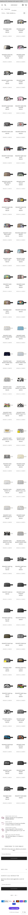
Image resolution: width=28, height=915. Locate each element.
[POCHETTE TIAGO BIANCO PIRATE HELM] (21, 353)
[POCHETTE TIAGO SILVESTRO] (21, 21)
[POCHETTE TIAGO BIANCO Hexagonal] (7, 507)
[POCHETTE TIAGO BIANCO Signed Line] (21, 404)
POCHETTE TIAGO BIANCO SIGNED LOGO (20, 541)
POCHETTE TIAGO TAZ (21, 131)
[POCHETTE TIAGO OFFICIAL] (21, 737)
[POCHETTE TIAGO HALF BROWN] (21, 225)
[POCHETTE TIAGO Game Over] (21, 685)
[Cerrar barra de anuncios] (27, 1)
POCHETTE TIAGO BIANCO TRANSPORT (7, 336)
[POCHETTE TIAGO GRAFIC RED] (7, 199)
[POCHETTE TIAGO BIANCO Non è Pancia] (7, 430)
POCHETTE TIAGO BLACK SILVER (21, 719)
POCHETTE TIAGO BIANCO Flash (21, 464)
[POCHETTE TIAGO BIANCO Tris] (7, 481)
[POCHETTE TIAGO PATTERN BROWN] (7, 173)
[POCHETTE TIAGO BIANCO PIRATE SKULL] (7, 353)
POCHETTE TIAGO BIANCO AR (21, 515)
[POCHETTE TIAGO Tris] (21, 610)
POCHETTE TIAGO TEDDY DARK (7, 259)
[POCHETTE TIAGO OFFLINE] (7, 762)
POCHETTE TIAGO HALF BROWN (20, 233)
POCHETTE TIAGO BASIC (20, 796)
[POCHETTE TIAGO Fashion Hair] (7, 610)
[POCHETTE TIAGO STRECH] (21, 276)
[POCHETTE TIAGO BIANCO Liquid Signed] (21, 379)
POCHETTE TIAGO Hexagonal (21, 592)
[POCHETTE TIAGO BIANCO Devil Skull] (7, 533)
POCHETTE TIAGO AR (7, 592)
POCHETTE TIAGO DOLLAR (21, 182)
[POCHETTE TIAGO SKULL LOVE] (7, 72)
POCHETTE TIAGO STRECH (21, 284)
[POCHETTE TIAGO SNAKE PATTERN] (21, 250)
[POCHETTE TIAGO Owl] (21, 635)
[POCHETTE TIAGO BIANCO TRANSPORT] (7, 327)
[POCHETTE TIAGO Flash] (7, 635)
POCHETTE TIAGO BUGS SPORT (7, 106)
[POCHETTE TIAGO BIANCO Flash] (21, 456)
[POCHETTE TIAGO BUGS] (7, 148)
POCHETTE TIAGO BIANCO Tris (7, 490)
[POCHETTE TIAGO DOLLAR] (21, 173)
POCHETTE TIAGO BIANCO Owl (7, 464)
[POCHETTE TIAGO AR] (7, 584)
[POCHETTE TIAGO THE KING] (21, 199)
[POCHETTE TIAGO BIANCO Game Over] (7, 404)
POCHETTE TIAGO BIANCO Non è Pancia (7, 438)
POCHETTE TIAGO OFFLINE (7, 771)
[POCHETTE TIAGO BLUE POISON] (7, 737)
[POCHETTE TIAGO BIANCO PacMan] (21, 430)
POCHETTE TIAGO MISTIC (7, 310)
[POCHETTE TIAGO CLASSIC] (21, 72)
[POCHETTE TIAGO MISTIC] (7, 302)
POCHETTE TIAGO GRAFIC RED (7, 208)
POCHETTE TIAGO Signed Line (7, 694)
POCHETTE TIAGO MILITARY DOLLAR (7, 55)
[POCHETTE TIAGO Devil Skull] (21, 558)
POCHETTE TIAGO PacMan (7, 668)
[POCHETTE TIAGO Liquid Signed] (7, 711)
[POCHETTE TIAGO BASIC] (21, 788)
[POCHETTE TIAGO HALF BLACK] (21, 148)
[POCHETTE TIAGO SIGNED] (21, 762)
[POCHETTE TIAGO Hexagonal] (21, 584)
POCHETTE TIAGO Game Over (20, 694)
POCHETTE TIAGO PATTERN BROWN (7, 182)
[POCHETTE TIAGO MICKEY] (7, 21)
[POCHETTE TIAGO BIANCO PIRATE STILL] (21, 327)
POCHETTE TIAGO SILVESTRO (21, 29)
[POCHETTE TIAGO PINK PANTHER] (21, 98)
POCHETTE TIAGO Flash (7, 643)
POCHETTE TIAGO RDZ (21, 310)
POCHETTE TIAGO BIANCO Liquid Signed (21, 387)
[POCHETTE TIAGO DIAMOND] (21, 47)
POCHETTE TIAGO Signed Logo (7, 567)
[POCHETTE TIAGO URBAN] (7, 788)
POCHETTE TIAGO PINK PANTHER (20, 106)
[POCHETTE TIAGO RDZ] (21, 302)
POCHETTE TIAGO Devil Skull (20, 567)
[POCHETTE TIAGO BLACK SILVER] (21, 711)
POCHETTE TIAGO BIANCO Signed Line (20, 413)
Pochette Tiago (7, 9)
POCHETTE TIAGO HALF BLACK (20, 156)
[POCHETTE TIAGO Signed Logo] (7, 558)
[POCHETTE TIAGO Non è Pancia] (21, 660)
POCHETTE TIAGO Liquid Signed (7, 719)
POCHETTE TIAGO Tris (21, 618)
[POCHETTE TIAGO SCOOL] (7, 276)
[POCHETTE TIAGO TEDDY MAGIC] (7, 225)
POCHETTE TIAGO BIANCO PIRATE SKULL (7, 361)
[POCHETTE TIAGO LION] (7, 124)
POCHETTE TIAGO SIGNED (21, 771)
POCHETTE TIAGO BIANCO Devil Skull (7, 541)
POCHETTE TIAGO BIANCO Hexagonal (7, 515)
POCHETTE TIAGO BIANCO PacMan (21, 438)
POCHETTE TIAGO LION (7, 131)
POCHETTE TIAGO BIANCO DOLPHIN (7, 387)
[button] (2, 5)
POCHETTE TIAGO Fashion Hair (7, 618)
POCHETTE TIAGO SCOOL (7, 284)
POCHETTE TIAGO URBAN (7, 796)
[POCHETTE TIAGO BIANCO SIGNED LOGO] (21, 533)
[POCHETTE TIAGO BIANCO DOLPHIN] (7, 379)
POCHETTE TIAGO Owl (21, 643)
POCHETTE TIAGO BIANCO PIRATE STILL (21, 336)
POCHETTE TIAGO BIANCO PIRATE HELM (21, 361)
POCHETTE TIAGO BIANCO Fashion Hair (21, 490)
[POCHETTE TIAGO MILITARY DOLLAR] (7, 47)
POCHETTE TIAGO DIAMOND (21, 55)
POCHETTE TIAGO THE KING (21, 208)
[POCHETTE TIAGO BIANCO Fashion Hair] (21, 481)
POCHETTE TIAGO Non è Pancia (20, 668)
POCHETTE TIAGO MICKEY (7, 29)
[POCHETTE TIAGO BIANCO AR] (21, 507)
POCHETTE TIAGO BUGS (7, 156)
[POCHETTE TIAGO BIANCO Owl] (7, 456)
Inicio (2, 9)
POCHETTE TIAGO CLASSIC (21, 81)
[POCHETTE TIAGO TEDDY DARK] (7, 250)
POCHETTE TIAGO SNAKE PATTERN (21, 259)
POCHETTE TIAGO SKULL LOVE (7, 81)
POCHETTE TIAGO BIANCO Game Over (7, 413)
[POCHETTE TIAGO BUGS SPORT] (7, 98)
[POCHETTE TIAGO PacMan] (7, 660)
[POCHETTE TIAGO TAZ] (21, 124)
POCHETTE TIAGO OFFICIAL (21, 745)
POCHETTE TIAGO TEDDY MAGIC (7, 233)
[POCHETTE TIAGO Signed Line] (7, 685)
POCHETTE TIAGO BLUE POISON (7, 745)
